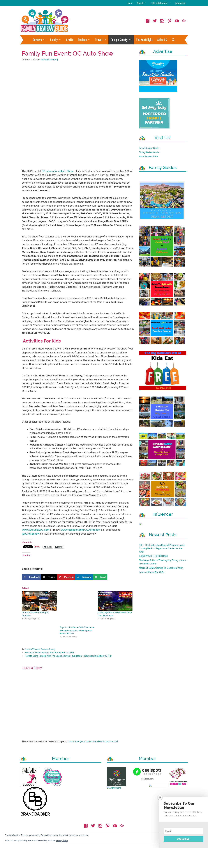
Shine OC (162, 40)
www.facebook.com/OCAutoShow (80, 529)
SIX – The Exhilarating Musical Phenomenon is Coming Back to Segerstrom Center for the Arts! (162, 548)
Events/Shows (32, 649)
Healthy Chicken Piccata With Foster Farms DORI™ (50, 652)
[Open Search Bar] (173, 39)
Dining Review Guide (149, 152)
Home (129, 3)
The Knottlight (144, 40)
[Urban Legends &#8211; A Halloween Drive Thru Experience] (115, 601)
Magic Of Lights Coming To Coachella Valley (161, 568)
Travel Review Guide (149, 148)
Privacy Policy (62, 841)
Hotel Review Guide (148, 156)
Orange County (119, 40)
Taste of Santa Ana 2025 (151, 572)
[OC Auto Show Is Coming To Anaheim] (39, 601)
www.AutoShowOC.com (35, 529)
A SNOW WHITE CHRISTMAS (153, 556)
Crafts (69, 40)
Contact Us (180, 3)
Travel (98, 40)
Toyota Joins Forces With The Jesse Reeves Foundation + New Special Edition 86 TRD (77, 630)
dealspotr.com (147, 778)
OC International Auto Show (57, 171)
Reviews (37, 40)
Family (54, 40)
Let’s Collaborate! (159, 3)
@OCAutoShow (30, 533)
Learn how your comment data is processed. (92, 741)
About (140, 3)
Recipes (82, 40)
